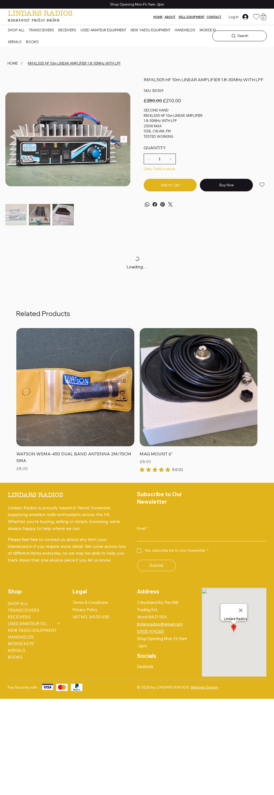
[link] (161, 469)
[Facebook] (154, 204)
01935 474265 (150, 631)
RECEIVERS (19, 616)
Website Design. (205, 687)
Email (142, 528)
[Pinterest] (162, 204)
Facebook (145, 666)
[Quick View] (75, 387)
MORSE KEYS (21, 643)
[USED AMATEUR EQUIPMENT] (59, 623)
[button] (263, 16)
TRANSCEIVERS (23, 610)
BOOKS (15, 657)
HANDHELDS (21, 637)
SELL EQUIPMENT (191, 17)
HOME (158, 17)
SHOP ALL (18, 603)
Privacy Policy (85, 609)
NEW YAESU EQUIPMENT (32, 630)
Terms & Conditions (90, 602)
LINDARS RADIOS (40, 13)
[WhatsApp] (147, 204)
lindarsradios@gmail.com (160, 624)
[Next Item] (123, 139)
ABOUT (170, 17)
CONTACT (214, 17)
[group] (136, 400)
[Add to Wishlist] (262, 185)
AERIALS (16, 650)
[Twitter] (170, 204)
